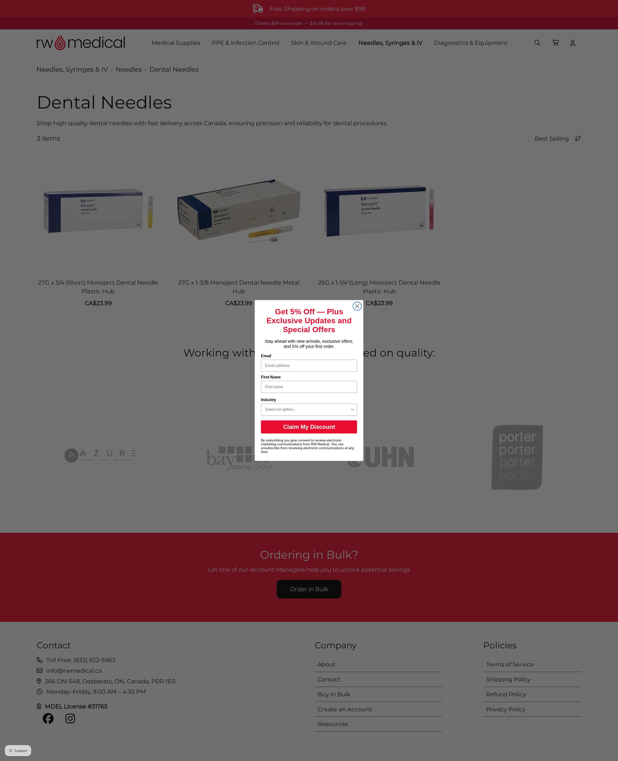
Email (266, 356)
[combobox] (307, 409)
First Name (271, 377)
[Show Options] (352, 409)
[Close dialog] (357, 306)
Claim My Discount (309, 427)
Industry (268, 400)
